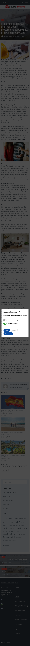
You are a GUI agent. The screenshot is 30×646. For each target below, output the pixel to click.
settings (25, 315)
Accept (6, 330)
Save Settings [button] (8, 334)
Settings (14, 330)
